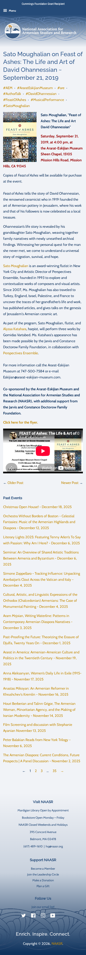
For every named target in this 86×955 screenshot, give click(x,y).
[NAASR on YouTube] (52, 916)
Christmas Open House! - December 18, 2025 (37, 507)
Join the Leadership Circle (43, 874)
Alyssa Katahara (14, 329)
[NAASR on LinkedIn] (62, 916)
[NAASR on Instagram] (43, 916)
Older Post (15, 483)
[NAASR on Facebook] (33, 916)
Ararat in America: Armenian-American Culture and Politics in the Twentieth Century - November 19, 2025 (41, 658)
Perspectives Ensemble (20, 353)
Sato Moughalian (15, 266)
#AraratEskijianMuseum (35, 88)
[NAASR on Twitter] (23, 916)
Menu (12, 10)
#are (60, 88)
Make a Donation (43, 880)
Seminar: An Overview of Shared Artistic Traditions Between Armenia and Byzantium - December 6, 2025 (41, 558)
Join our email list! (43, 907)
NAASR (57, 943)
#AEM (8, 88)
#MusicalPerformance (47, 100)
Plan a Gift (43, 886)
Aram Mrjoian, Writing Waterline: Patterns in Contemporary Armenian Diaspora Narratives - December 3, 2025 (37, 622)
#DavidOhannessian (41, 94)
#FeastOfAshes (14, 100)
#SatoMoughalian (16, 106)
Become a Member (43, 868)
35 (54, 771)
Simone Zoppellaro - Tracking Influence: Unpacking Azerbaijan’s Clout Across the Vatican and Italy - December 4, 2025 (41, 579)
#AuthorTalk (12, 94)
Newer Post (69, 483)
